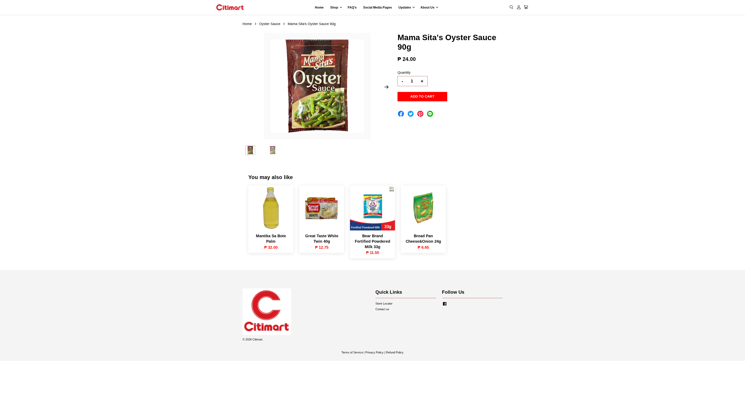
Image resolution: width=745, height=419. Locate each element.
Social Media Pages (377, 7)
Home (319, 7)
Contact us (382, 309)
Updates (404, 7)
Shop (334, 7)
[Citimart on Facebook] (444, 305)
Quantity (404, 72)
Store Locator (383, 303)
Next (386, 87)
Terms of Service (352, 352)
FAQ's (352, 7)
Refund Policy (395, 352)
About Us (427, 7)
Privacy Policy (374, 352)
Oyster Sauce (269, 24)
